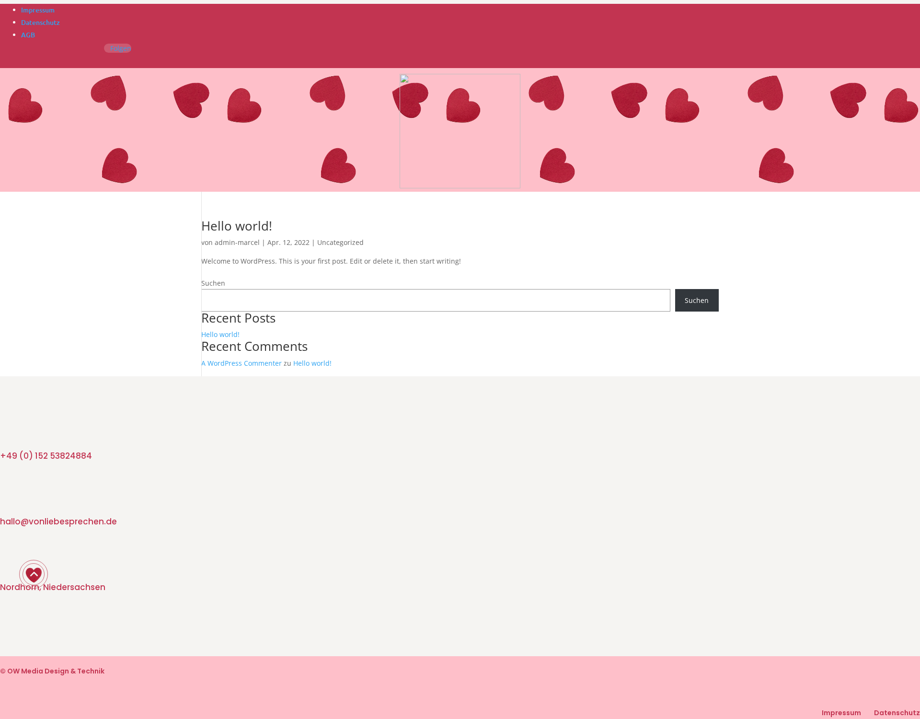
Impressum (38, 9)
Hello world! (236, 225)
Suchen (213, 283)
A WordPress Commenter (241, 363)
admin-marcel (237, 242)
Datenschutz (40, 22)
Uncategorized (340, 242)
